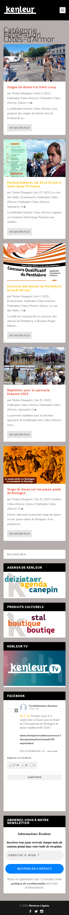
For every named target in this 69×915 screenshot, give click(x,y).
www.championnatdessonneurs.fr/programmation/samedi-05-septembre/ (40, 739)
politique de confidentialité (28, 883)
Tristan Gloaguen (22, 93)
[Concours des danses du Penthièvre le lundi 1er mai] (34, 262)
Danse (22, 102)
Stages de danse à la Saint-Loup (31, 87)
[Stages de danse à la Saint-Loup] (34, 63)
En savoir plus (19, 127)
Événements (28, 197)
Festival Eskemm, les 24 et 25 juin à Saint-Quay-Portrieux (34, 184)
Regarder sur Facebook (19, 757)
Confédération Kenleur (43, 705)
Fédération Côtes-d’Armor (22, 98)
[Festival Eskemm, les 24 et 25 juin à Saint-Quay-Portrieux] (34, 158)
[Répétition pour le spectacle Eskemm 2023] (34, 365)
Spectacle (13, 206)
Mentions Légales (39, 905)
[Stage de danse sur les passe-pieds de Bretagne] (34, 465)
